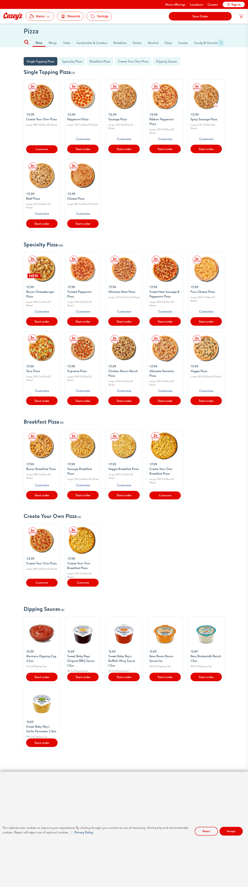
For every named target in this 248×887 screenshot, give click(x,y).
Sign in (236, 4)
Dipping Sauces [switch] (166, 61)
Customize (83, 139)
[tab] (39, 42)
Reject (206, 831)
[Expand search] (26, 43)
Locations (196, 4)
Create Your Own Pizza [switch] (133, 61)
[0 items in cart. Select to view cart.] (241, 16)
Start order (83, 149)
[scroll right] (220, 42)
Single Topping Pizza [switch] (40, 61)
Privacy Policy (83, 832)
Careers (213, 4)
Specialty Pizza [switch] (72, 61)
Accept (231, 831)
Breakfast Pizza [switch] (100, 61)
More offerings (175, 4)
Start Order (200, 16)
